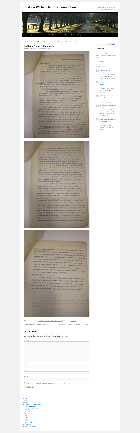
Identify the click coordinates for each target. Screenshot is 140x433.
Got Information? (100, 61)
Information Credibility (30, 426)
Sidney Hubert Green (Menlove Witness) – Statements (73, 42)
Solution (43, 35)
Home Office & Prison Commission (33, 404)
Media (66, 35)
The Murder (34, 35)
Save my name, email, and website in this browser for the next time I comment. (48, 383)
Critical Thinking (76, 35)
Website (26, 377)
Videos (26, 419)
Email (26, 370)
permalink (73, 321)
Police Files (28, 410)
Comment (27, 340)
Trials (59, 35)
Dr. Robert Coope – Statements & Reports (36, 42)
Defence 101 (28, 424)
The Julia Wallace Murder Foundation (49, 7)
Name (26, 363)
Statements (58, 321)
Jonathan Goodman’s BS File (32, 408)
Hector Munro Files (49, 321)
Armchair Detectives (30, 422)
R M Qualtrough (45, 48)
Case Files (52, 35)
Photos (26, 417)
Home (26, 35)
